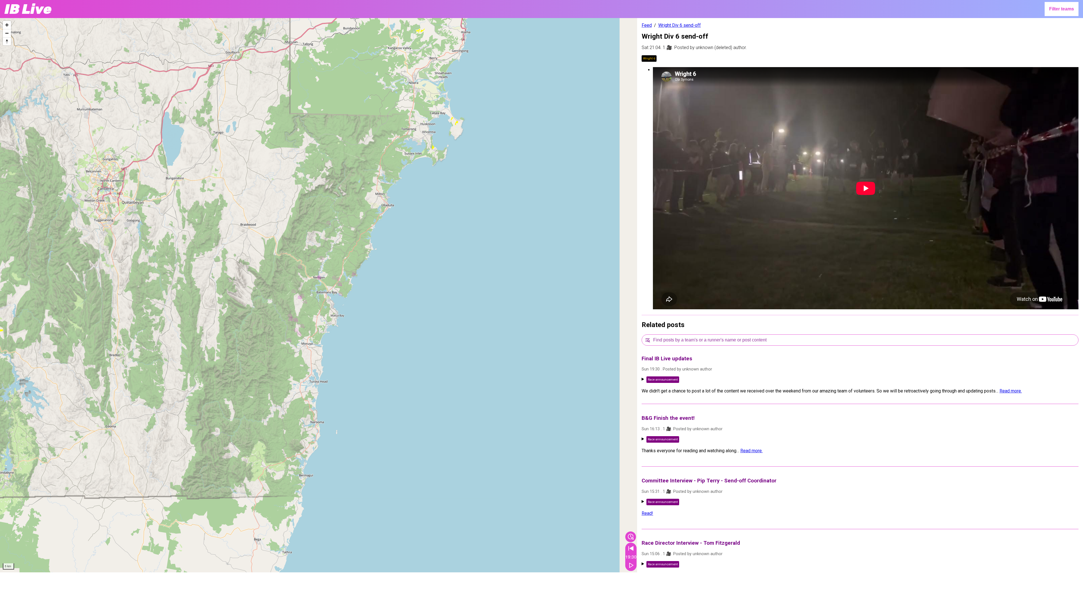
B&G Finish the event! (668, 418)
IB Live (28, 9)
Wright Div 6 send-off (679, 25)
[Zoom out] (7, 33)
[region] (318, 295)
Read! (647, 513)
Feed (647, 25)
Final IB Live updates (667, 359)
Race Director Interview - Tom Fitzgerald (691, 543)
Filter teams (1061, 8)
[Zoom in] (7, 25)
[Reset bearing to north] (7, 41)
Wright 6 (649, 58)
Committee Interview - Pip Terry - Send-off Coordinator (709, 481)
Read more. (1011, 391)
